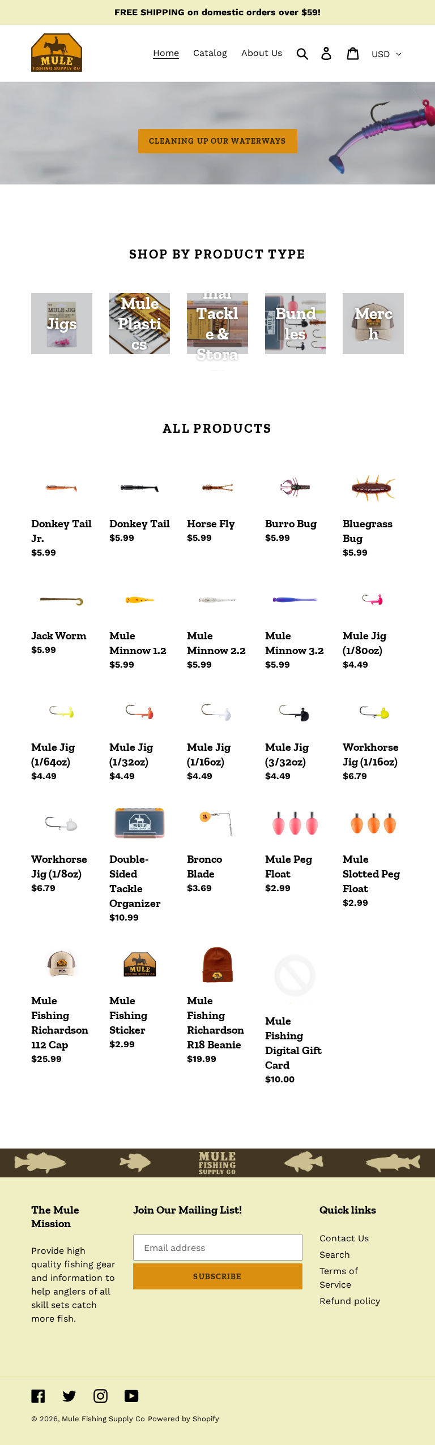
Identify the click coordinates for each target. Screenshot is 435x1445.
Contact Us (344, 1238)
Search (334, 1254)
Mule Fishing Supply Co (103, 1418)
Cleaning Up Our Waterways (218, 141)
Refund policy (349, 1301)
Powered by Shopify (183, 1418)
